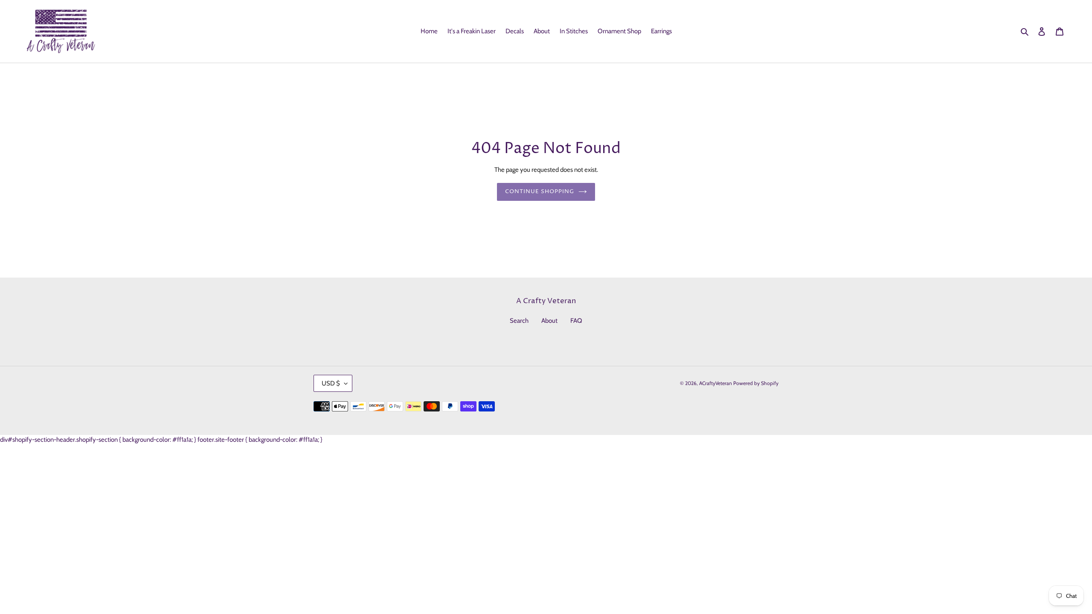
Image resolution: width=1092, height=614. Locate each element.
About (549, 320)
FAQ (576, 320)
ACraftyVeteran (715, 383)
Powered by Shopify (755, 383)
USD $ (331, 383)
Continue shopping (540, 191)
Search (519, 320)
